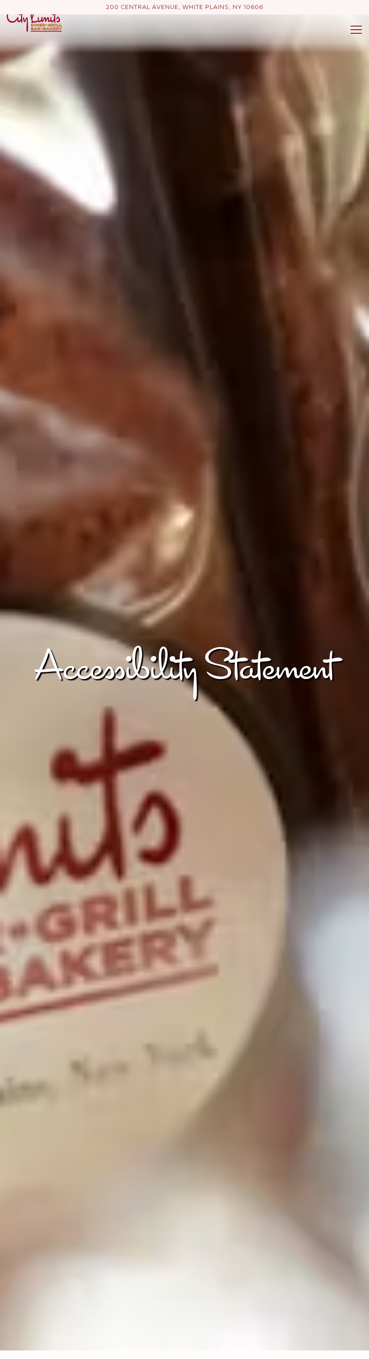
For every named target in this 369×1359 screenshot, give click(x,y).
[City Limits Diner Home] (34, 19)
